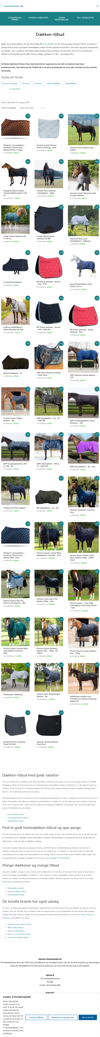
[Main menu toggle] (97, 6)
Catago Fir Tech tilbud (59, 858)
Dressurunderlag (9, 83)
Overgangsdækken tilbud (18, 817)
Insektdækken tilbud (16, 894)
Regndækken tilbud (16, 888)
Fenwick (25, 83)
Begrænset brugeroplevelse (63, 1017)
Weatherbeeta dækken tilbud (19, 924)
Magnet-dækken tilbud (17, 891)
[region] (50, 1015)
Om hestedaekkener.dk (50, 978)
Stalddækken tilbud (16, 821)
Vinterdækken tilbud (16, 814)
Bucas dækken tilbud (16, 931)
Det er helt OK (87, 1017)
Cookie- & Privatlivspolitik (50, 985)
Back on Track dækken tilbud (19, 934)
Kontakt (50, 982)
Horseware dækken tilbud (18, 937)
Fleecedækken (53, 83)
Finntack (38, 83)
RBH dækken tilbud (16, 927)
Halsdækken (70, 83)
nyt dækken (50, 44)
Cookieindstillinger (36, 1017)
